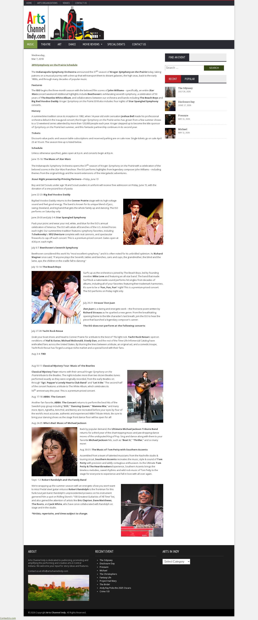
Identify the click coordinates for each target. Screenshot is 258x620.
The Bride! (105, 584)
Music (30, 44)
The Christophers (108, 574)
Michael (182, 129)
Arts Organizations (47, 3)
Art (60, 44)
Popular (190, 79)
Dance (72, 44)
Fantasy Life (105, 577)
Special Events (116, 44)
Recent (173, 79)
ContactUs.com (8, 618)
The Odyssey (185, 88)
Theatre (46, 44)
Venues (66, 3)
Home (29, 3)
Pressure (183, 115)
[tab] (173, 79)
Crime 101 (105, 591)
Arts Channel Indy (65, 23)
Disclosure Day (186, 101)
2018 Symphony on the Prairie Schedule (54, 64)
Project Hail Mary (108, 580)
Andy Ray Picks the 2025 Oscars (115, 587)
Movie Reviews (91, 44)
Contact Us (81, 3)
